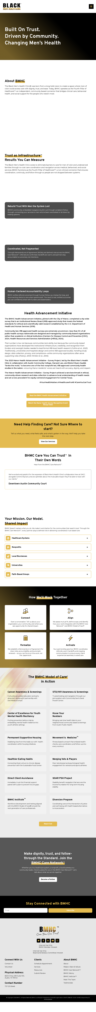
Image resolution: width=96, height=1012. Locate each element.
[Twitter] (38, 941)
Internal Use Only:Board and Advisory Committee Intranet (48, 952)
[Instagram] (57, 941)
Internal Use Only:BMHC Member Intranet (48, 946)
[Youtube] (53, 941)
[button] (3, 483)
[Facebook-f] (43, 941)
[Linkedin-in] (48, 941)
